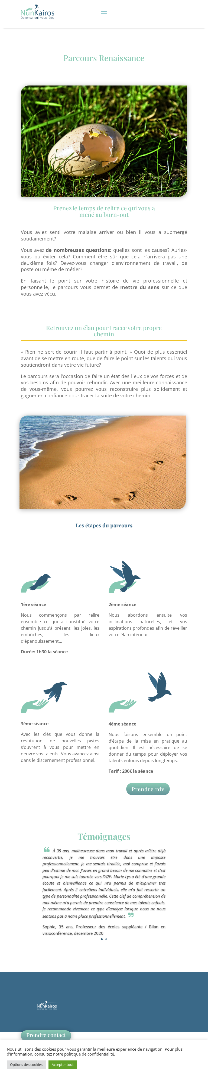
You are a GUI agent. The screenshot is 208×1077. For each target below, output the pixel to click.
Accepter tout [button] (63, 1064)
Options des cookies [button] (26, 1064)
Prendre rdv (148, 789)
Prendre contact (46, 1034)
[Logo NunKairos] (47, 1011)
